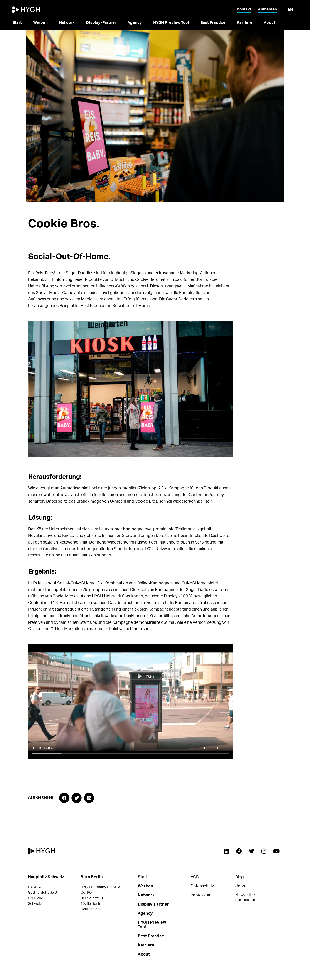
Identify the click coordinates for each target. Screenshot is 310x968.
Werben (40, 23)
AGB (195, 877)
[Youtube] (276, 851)
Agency (135, 23)
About (269, 23)
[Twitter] (251, 851)
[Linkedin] (226, 851)
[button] (64, 798)
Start (17, 23)
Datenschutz (202, 886)
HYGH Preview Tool (171, 23)
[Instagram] (264, 851)
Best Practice (213, 23)
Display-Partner (101, 23)
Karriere (244, 23)
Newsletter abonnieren (245, 897)
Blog (239, 877)
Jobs (240, 886)
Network (67, 23)
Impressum (201, 895)
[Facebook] (239, 851)
